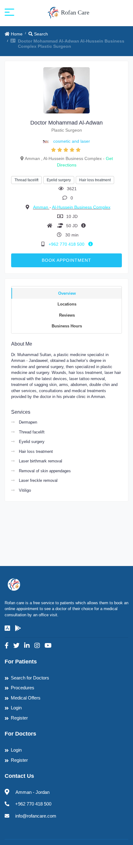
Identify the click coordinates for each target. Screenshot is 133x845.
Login (16, 707)
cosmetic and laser (71, 141)
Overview (67, 293)
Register (19, 717)
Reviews (67, 315)
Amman (41, 207)
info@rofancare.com (35, 815)
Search (40, 33)
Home (16, 33)
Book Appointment (66, 260)
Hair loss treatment (95, 180)
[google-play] (18, 628)
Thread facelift (26, 180)
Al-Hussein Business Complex (81, 207)
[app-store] (7, 628)
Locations (67, 304)
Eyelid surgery (59, 180)
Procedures (22, 687)
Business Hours (67, 326)
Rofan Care (74, 12)
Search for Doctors (30, 677)
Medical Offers (26, 697)
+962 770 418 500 (67, 244)
